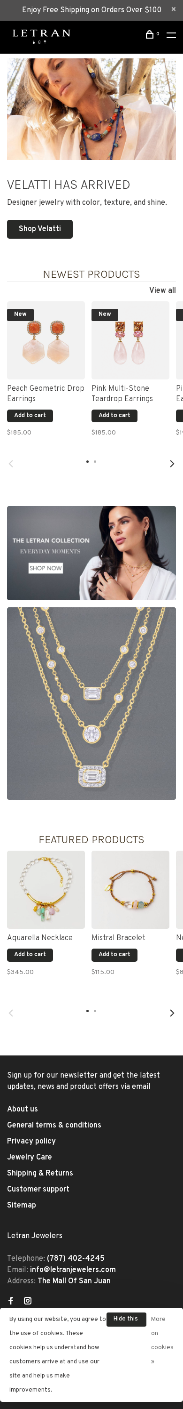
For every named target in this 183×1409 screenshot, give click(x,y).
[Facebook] (11, 1302)
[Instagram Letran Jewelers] (27, 1302)
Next (172, 463)
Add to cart (30, 415)
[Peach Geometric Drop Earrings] (46, 340)
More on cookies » (162, 1341)
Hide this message (126, 1321)
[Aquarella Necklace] (46, 890)
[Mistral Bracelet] (130, 890)
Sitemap (21, 1205)
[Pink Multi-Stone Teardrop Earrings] (130, 340)
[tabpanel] (46, 374)
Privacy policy (31, 1141)
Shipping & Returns (40, 1173)
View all (162, 291)
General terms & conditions (54, 1125)
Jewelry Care (29, 1157)
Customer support (38, 1189)
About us (22, 1109)
